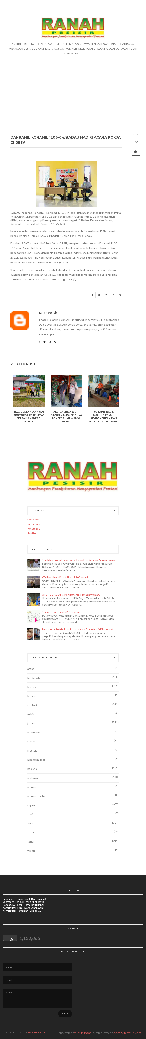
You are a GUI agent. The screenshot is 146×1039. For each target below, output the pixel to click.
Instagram (33, 524)
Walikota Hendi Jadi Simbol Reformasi (65, 577)
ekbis (30, 714)
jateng (31, 723)
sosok (31, 832)
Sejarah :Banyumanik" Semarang (61, 612)
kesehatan (33, 732)
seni (30, 814)
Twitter (32, 533)
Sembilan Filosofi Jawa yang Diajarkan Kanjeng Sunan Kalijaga (79, 560)
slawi (30, 823)
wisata (31, 850)
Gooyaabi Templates (127, 1033)
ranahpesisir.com (40, 1032)
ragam (31, 805)
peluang (32, 786)
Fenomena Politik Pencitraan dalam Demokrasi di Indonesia (78, 629)
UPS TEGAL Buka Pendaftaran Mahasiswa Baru (71, 594)
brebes (31, 687)
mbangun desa (36, 759)
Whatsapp (33, 528)
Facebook (33, 519)
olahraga (32, 778)
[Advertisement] (73, 93)
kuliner (31, 741)
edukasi (32, 705)
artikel (31, 668)
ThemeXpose (82, 1033)
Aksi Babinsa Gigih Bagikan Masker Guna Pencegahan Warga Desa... (66, 416)
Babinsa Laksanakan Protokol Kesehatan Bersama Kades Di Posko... (29, 416)
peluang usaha (36, 796)
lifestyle (32, 750)
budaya (31, 695)
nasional (32, 768)
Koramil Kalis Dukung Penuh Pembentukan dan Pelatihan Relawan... (103, 416)
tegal (30, 841)
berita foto (34, 677)
